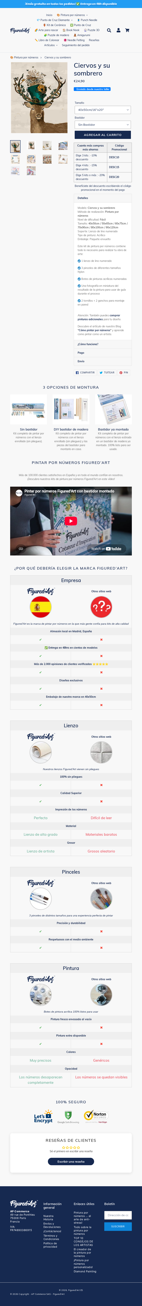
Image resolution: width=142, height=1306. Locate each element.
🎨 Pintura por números (24, 57)
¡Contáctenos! (52, 1231)
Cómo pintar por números (94, 330)
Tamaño (79, 103)
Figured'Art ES (75, 1290)
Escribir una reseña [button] (71, 1161)
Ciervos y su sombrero (58, 57)
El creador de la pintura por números (82, 1252)
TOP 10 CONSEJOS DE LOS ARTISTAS (83, 1241)
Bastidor (80, 117)
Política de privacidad (50, 1245)
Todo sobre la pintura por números (82, 1230)
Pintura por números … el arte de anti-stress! (82, 1217)
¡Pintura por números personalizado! (83, 1263)
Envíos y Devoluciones (52, 1225)
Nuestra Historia (48, 1217)
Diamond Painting (85, 1271)
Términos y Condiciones (51, 1237)
